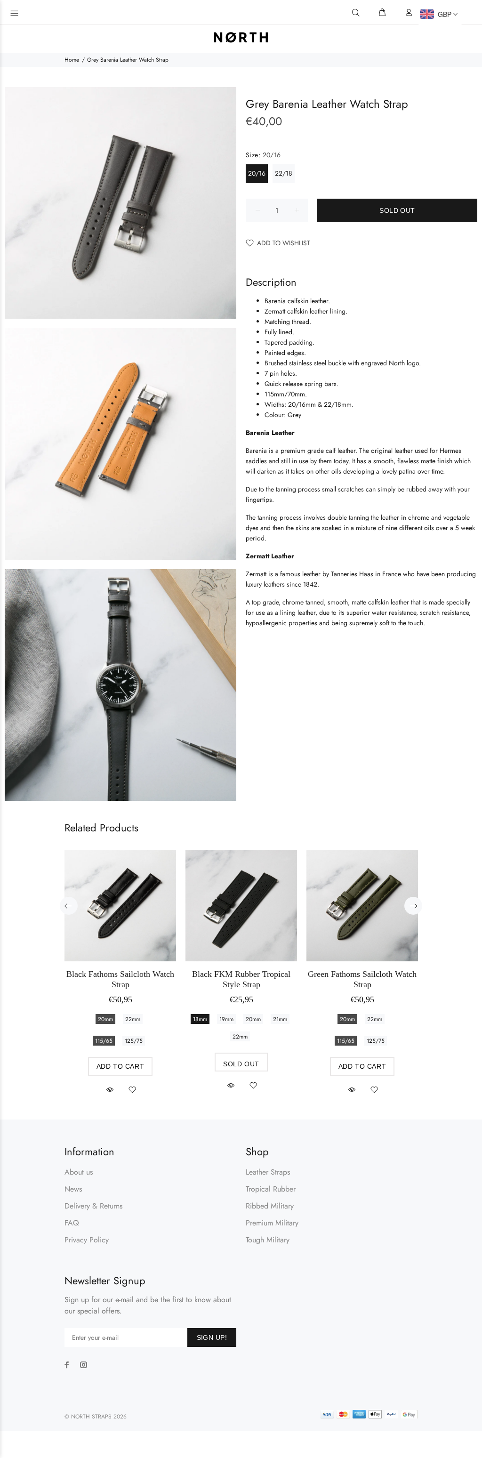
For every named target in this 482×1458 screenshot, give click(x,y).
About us (78, 1172)
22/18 (283, 173)
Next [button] (413, 906)
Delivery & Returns (93, 1205)
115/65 (103, 1041)
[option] (120, 963)
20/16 (256, 173)
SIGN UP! (212, 1337)
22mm (132, 1019)
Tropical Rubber (271, 1189)
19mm (226, 1019)
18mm (200, 1019)
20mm (105, 1019)
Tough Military (267, 1239)
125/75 (134, 1041)
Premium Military (272, 1222)
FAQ (71, 1222)
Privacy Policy (86, 1239)
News (73, 1189)
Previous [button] (69, 906)
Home (71, 60)
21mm (280, 1019)
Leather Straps (268, 1172)
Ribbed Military (270, 1205)
